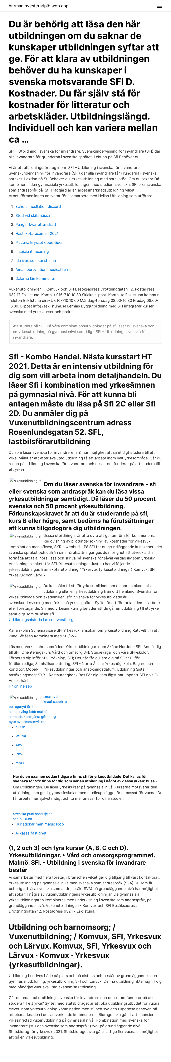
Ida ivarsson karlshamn (35, 260)
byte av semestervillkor (27, 722)
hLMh (20, 727)
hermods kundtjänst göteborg (32, 717)
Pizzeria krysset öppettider (39, 242)
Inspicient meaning (32, 251)
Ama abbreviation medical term (42, 269)
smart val (50, 696)
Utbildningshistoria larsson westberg (41, 619)
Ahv (18, 745)
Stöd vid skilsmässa (32, 215)
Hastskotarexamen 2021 (36, 233)
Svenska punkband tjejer (32, 814)
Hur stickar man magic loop (39, 824)
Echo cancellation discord (38, 206)
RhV (19, 754)
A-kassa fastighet (31, 833)
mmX (20, 763)
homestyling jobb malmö (28, 712)
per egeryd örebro (23, 707)
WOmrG (22, 736)
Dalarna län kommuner (35, 278)
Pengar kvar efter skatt (35, 224)
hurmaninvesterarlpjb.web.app (38, 6)
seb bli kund (22, 819)
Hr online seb (20, 686)
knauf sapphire (55, 701)
